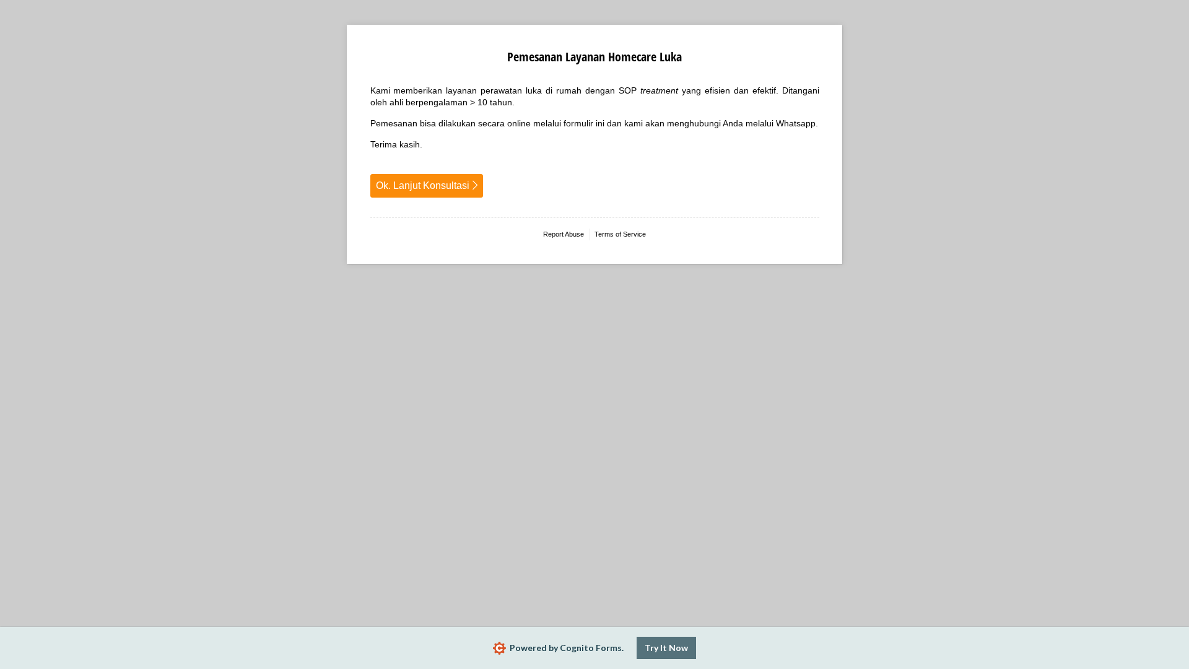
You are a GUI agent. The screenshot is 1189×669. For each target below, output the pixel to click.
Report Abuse (563, 234)
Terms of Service (620, 234)
